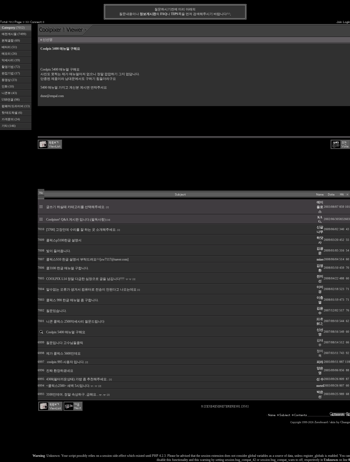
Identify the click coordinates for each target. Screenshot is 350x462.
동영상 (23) (9, 79)
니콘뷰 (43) (9, 93)
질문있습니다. (56, 311)
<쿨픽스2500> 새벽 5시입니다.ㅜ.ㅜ (72, 386)
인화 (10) (8, 86)
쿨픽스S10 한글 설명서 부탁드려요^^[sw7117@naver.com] (87, 259)
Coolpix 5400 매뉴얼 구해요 (65, 332)
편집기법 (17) (11, 73)
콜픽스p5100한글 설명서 (63, 240)
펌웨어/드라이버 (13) (16, 106)
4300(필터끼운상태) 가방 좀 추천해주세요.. (77, 379)
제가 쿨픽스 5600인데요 (63, 353)
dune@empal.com (52, 96)
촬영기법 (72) (11, 66)
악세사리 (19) (11, 60)
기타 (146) (9, 125)
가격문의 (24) (11, 119)
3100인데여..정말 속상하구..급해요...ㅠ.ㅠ (76, 394)
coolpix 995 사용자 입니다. (65, 362)
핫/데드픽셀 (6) (12, 112)
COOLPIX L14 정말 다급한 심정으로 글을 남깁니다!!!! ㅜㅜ (89, 279)
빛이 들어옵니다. (58, 251)
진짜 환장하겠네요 (59, 371)
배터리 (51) (9, 47)
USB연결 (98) (11, 99)
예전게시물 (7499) (14, 34)
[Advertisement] (193, 121)
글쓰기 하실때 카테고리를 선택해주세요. (75, 207)
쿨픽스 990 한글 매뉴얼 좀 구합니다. (72, 300)
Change (345, 422)
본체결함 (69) (11, 40)
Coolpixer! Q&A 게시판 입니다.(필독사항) (76, 219)
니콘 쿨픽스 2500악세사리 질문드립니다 (75, 321)
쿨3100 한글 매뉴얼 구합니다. (67, 268)
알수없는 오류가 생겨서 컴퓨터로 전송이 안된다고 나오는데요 (91, 289)
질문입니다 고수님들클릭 (64, 343)
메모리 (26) (9, 53)
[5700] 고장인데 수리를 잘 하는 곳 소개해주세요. (81, 230)
